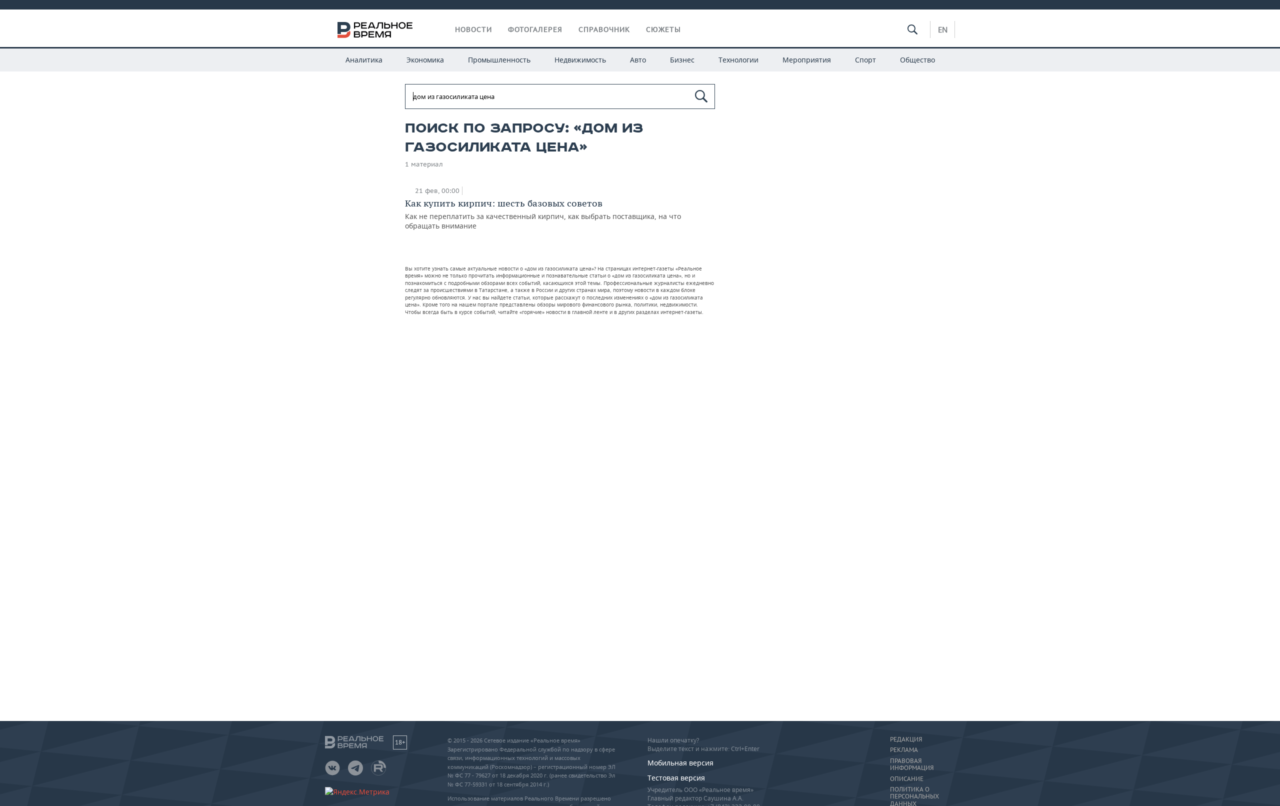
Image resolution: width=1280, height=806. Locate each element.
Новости (473, 29)
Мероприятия (806, 59)
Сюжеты (663, 29)
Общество (917, 59)
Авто (638, 59)
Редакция (906, 739)
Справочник (604, 29)
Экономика (425, 59)
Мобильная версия (681, 763)
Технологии (738, 59)
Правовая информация (912, 765)
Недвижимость (580, 59)
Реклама (904, 750)
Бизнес (682, 59)
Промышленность (499, 59)
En (943, 29)
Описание (907, 779)
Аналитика (364, 59)
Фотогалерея (535, 29)
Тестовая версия (676, 777)
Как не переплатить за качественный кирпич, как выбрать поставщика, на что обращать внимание (543, 214)
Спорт (865, 59)
